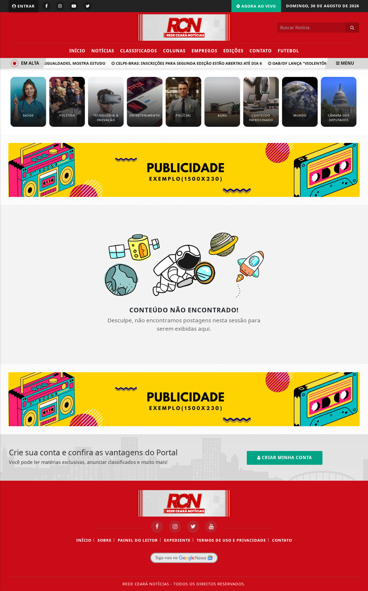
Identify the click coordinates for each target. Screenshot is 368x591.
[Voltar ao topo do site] (360, 355)
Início (77, 51)
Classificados (138, 51)
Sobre (105, 540)
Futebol (288, 51)
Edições (233, 51)
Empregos (204, 51)
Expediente (177, 540)
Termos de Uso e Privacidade (231, 540)
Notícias (102, 51)
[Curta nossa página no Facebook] (157, 527)
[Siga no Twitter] (87, 6)
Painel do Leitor (138, 540)
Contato (260, 51)
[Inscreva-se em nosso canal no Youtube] (211, 527)
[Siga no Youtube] (74, 6)
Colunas (174, 51)
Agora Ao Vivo (258, 6)
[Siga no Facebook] (46, 6)
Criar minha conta (286, 457)
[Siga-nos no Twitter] (193, 527)
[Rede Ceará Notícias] (184, 27)
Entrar (25, 6)
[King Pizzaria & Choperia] (184, 169)
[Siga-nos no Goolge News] (184, 558)
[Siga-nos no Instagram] (175, 527)
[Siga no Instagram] (60, 6)
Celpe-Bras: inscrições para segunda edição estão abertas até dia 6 (184, 63)
